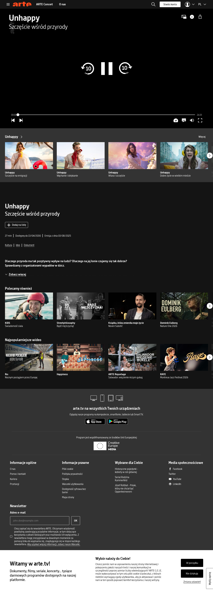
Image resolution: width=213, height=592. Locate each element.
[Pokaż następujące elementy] (210, 155)
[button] (153, 4)
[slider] (106, 114)
